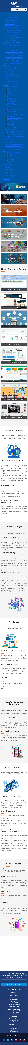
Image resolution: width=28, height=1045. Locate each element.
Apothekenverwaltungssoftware (13, 37)
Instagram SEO (11, 162)
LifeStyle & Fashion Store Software (14, 114)
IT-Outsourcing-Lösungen (14, 1018)
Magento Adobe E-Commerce (12, 45)
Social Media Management (12, 152)
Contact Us (6, 180)
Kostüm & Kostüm (12, 111)
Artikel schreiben (9, 169)
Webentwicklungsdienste (14, 1009)
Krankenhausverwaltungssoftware (14, 34)
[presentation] (2, 188)
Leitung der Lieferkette (11, 20)
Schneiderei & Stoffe (12, 113)
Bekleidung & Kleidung (13, 108)
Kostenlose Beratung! (14, 984)
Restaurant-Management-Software (14, 35)
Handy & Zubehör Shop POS (14, 133)
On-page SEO (8, 164)
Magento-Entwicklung (11, 139)
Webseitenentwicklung (9, 44)
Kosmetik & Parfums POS (13, 119)
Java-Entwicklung (9, 80)
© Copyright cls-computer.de (14, 1035)
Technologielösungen (14, 1020)
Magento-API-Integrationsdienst (13, 141)
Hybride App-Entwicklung (11, 70)
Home (4, 12)
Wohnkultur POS (11, 116)
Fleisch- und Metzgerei (13, 105)
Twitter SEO (10, 156)
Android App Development (12, 67)
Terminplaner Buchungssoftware (13, 25)
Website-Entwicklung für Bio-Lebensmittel (16, 62)
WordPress (8, 47)
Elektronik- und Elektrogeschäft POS (16, 131)
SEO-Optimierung (9, 172)
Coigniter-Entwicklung (11, 83)
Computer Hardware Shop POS (15, 134)
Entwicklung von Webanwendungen (12, 72)
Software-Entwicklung (8, 14)
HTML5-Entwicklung (10, 77)
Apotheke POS (11, 88)
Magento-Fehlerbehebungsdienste (14, 144)
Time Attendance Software (12, 27)
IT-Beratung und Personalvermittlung (14, 1013)
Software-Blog (6, 179)
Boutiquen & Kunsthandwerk (14, 109)
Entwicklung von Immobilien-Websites (15, 60)
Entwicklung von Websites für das (14, 55)
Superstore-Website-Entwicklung (13, 63)
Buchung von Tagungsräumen (13, 32)
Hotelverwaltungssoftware (12, 39)
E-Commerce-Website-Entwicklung (14, 50)
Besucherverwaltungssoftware (13, 30)
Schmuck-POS (11, 121)
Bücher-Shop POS (11, 123)
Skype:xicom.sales (14, 1030)
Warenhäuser (10, 103)
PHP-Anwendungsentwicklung (13, 75)
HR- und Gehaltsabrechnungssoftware (15, 19)
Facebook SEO (11, 154)
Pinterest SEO (10, 161)
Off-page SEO (8, 166)
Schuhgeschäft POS (12, 128)
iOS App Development (10, 68)
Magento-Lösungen (14, 211)
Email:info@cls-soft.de (14, 1031)
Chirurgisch (10, 93)
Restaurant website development (13, 53)
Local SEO (7, 167)
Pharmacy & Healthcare (11, 86)
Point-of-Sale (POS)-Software (12, 29)
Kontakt (14, 1026)
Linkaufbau (8, 171)
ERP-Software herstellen (11, 15)
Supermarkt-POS (11, 98)
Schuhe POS (10, 126)
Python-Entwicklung (10, 81)
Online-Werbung (9, 177)
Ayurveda (9, 91)
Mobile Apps (14, 246)
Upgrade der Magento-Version (13, 146)
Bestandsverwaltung (10, 22)
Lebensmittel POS (11, 100)
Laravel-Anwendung (10, 73)
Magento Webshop (8, 138)
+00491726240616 (14, 1028)
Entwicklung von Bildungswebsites (14, 52)
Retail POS (5, 85)
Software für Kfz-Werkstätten (12, 42)
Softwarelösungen (14, 199)
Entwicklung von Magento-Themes (14, 147)
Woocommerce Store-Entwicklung (14, 58)
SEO (4, 151)
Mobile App (6, 65)
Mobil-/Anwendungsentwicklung (14, 1010)
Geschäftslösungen (14, 1021)
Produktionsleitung (10, 24)
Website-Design (9, 48)
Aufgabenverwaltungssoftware (13, 40)
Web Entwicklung (14, 223)
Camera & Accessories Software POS (16, 136)
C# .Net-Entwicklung (10, 78)
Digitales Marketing (14, 258)
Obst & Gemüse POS (12, 101)
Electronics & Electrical (11, 129)
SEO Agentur (8, 174)
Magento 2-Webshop (10, 142)
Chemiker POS (11, 90)
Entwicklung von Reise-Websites (13, 57)
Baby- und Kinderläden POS (14, 118)
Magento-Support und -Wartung (13, 149)
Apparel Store (8, 106)
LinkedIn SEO (10, 157)
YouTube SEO (10, 159)
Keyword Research (10, 175)
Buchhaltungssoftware (11, 17)
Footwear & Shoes (10, 124)
